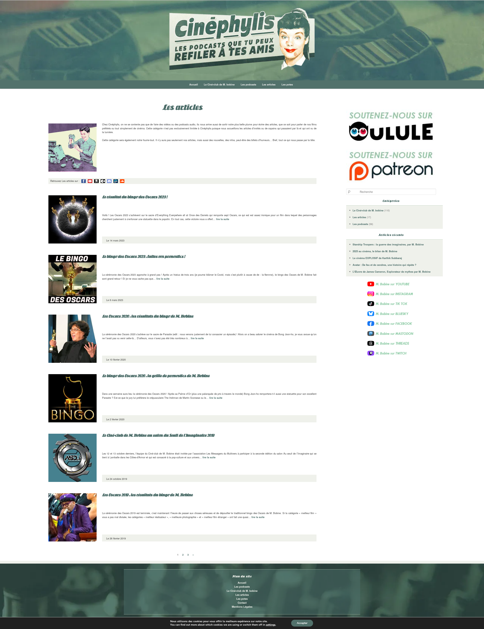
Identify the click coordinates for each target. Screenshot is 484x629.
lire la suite (222, 219)
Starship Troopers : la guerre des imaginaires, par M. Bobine (388, 244)
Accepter (302, 623)
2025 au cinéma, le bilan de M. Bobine (375, 251)
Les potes (287, 84)
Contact (242, 602)
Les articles (268, 84)
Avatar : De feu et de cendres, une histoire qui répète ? (384, 265)
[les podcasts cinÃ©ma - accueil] (242, 39)
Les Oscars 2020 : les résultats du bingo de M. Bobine (147, 316)
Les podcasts (248, 84)
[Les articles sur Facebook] (83, 181)
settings (270, 625)
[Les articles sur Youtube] (90, 181)
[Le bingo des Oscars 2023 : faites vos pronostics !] (72, 279)
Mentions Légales (242, 606)
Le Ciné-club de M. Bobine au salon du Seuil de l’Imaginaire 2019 (158, 435)
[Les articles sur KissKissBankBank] (103, 181)
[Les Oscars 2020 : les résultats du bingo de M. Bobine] (72, 339)
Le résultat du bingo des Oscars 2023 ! (134, 197)
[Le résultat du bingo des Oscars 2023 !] (72, 219)
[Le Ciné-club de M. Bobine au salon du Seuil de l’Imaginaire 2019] (72, 458)
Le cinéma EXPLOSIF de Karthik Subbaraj (377, 258)
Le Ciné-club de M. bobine (219, 84)
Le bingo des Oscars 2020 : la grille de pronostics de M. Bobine (155, 376)
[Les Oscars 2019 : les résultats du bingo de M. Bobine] (72, 517)
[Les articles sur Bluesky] (115, 181)
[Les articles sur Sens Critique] (96, 181)
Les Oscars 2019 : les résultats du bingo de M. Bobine (147, 495)
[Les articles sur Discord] (109, 181)
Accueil (193, 84)
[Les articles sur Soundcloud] (122, 181)
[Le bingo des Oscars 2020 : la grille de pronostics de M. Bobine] (72, 398)
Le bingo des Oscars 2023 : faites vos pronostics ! (143, 256)
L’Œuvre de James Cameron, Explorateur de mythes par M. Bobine (391, 271)
